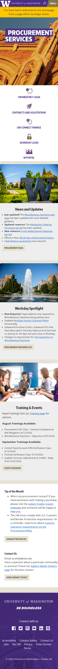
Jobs (6, 644)
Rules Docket (43, 644)
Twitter (22, 628)
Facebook (15, 628)
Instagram (28, 628)
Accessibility (9, 640)
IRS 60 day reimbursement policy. (36, 237)
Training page (37, 413)
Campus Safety (28, 640)
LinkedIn (42, 628)
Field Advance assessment (17, 240)
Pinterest (49, 628)
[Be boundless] (29, 608)
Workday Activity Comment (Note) (31, 320)
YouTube (35, 628)
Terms (27, 648)
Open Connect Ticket (17, 577)
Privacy (28, 644)
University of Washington (6, 3)
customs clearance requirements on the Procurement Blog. (32, 526)
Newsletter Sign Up (16, 539)
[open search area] (44, 3)
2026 (10, 659)
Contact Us (47, 640)
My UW (16, 644)
